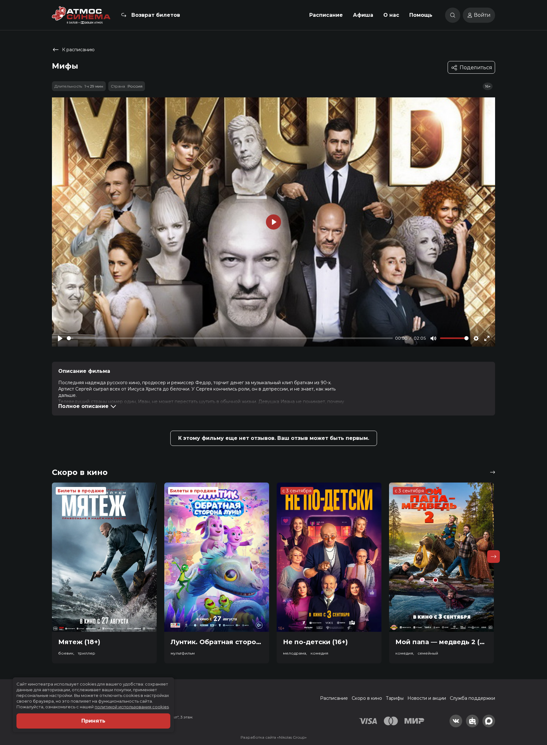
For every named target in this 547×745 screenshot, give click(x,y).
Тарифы (395, 698)
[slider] (230, 338)
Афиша (363, 15)
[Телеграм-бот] (472, 721)
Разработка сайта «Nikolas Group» (274, 737)
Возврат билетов (155, 15)
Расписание (326, 15)
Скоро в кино (367, 698)
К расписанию (78, 49)
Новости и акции (426, 698)
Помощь (420, 15)
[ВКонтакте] (456, 721)
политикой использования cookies (132, 706)
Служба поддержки (472, 698)
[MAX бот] (488, 721)
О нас (391, 15)
